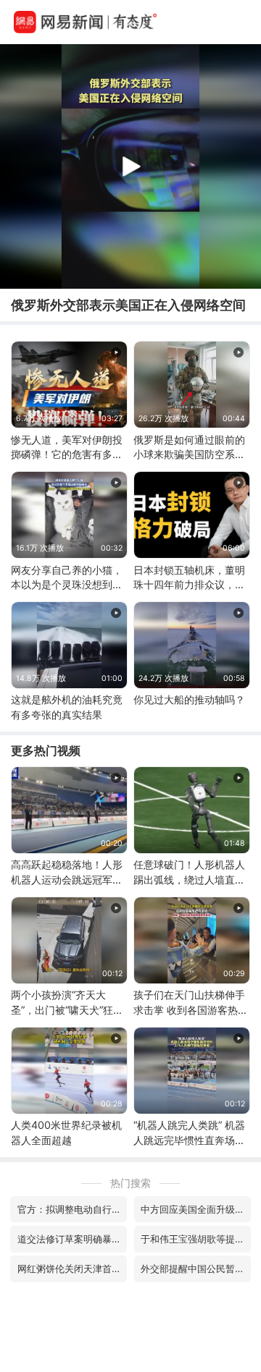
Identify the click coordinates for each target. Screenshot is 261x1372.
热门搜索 (130, 1183)
